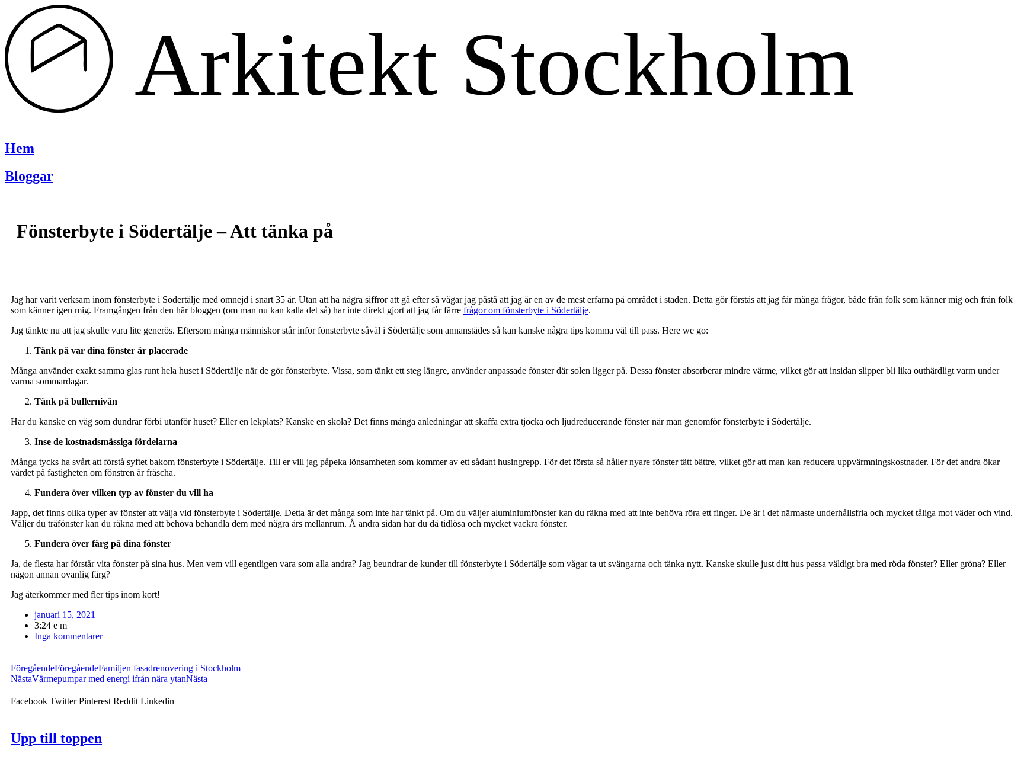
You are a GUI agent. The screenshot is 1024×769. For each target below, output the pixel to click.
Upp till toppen (56, 738)
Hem (19, 148)
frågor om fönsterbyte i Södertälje (525, 310)
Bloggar (29, 176)
